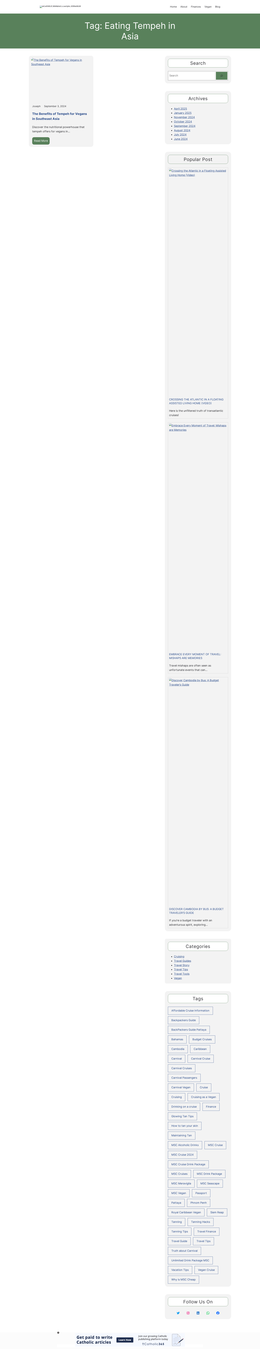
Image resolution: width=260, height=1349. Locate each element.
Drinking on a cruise (184, 1106)
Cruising (179, 956)
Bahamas (177, 1039)
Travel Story (181, 965)
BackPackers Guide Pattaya (188, 1029)
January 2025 (183, 112)
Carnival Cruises (181, 1068)
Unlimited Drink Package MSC (190, 1260)
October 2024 (183, 121)
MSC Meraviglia (181, 1183)
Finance (211, 1106)
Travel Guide (179, 1241)
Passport (201, 1193)
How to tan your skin (184, 1125)
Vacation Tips (180, 1269)
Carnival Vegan (180, 1087)
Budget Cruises (202, 1039)
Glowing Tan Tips (182, 1116)
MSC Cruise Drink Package (188, 1164)
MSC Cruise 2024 (182, 1154)
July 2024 (180, 134)
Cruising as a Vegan (203, 1097)
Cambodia (177, 1049)
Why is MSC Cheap (183, 1279)
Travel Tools (181, 973)
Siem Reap (217, 1212)
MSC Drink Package (209, 1173)
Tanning (176, 1221)
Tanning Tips (179, 1231)
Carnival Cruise (200, 1058)
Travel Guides (182, 960)
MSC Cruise (215, 1145)
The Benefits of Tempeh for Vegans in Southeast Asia (59, 116)
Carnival (176, 1058)
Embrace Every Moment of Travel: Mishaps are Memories (195, 656)
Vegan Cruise (206, 1269)
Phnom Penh (198, 1202)
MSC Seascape (209, 1183)
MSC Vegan (178, 1193)
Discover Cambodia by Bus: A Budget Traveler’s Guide (196, 910)
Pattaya (176, 1202)
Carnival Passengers (184, 1077)
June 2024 (181, 139)
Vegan (178, 978)
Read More (42, 142)
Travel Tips (181, 969)
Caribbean (200, 1049)
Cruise (204, 1087)
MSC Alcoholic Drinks (185, 1145)
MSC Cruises (179, 1173)
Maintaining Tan (181, 1135)
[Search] (221, 76)
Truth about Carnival (184, 1250)
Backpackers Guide (183, 1020)
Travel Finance (206, 1231)
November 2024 (184, 117)
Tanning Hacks (200, 1221)
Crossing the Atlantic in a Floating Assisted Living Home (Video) (196, 401)
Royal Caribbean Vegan (186, 1212)
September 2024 (184, 126)
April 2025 (180, 108)
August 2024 (182, 130)
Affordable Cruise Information (190, 1010)
